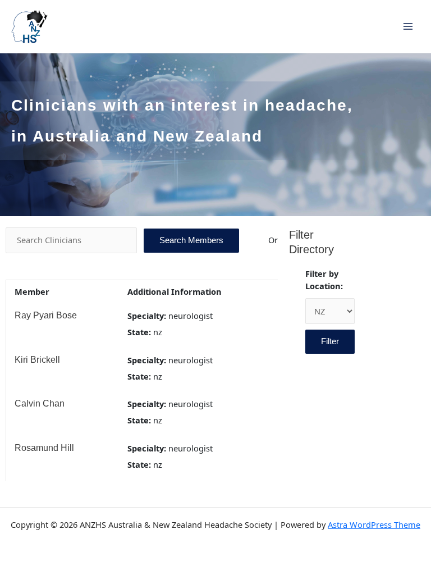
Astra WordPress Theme (374, 524)
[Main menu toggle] (408, 26)
